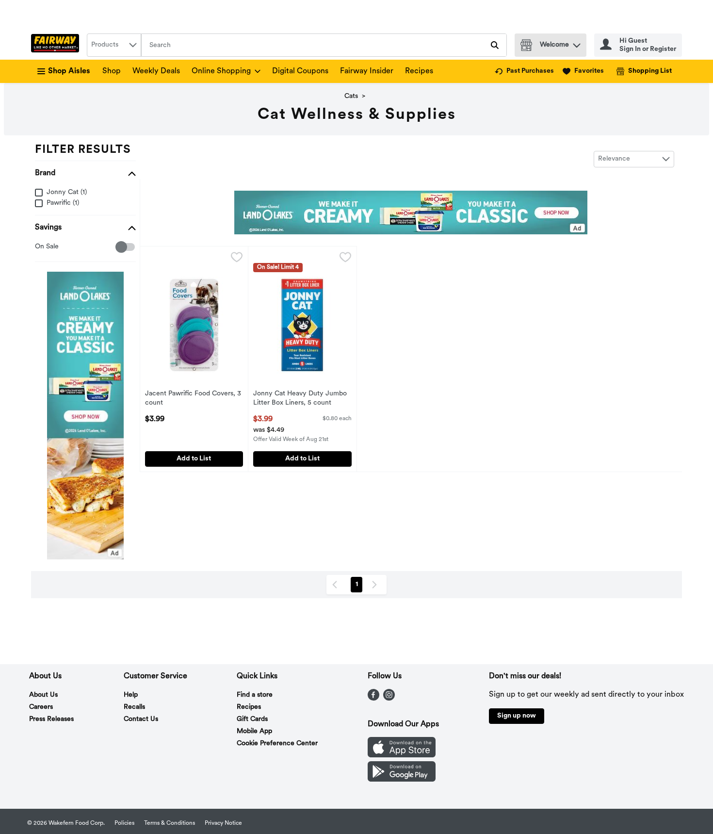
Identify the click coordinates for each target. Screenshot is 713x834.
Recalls (134, 707)
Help (131, 695)
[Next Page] (376, 584)
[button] (577, 43)
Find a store (255, 695)
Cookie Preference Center (277, 743)
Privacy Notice (223, 823)
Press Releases (51, 719)
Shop (111, 71)
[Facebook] (373, 699)
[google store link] (402, 780)
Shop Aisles (69, 71)
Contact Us (141, 719)
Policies (124, 823)
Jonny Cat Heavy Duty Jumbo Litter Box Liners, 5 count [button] (300, 399)
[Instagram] (389, 699)
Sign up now (516, 716)
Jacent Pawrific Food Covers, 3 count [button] (193, 399)
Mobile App (254, 731)
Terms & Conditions (169, 823)
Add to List (194, 458)
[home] (57, 45)
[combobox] (114, 45)
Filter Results (83, 150)
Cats (351, 96)
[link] (524, 71)
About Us (43, 695)
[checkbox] (40, 247)
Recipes (419, 71)
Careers (41, 707)
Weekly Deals (156, 71)
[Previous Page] (336, 584)
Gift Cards (252, 719)
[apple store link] (402, 755)
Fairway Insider (366, 71)
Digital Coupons (300, 71)
